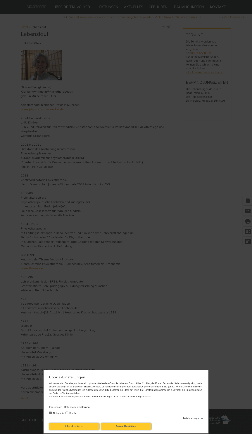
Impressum (55, 406)
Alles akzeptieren (74, 426)
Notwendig (59, 413)
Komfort (73, 413)
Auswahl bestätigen (126, 426)
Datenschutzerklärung (77, 406)
